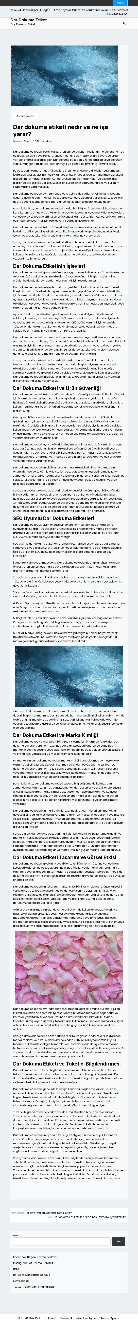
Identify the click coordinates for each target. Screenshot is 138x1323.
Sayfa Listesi (21, 1281)
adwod (48, 141)
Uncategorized (25, 116)
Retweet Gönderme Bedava (31, 1275)
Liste (16, 1269)
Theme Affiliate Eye (73, 1318)
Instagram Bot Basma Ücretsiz (33, 1263)
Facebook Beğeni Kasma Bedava (35, 1257)
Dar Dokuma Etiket (28, 20)
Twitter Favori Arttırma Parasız (33, 1287)
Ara (15, 1235)
